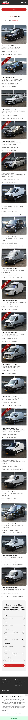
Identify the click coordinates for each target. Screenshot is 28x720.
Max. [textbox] (17, 632)
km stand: (7, 650)
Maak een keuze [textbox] (9, 618)
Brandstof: (7, 643)
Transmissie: (8, 658)
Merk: (6, 622)
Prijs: (6, 636)
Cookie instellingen (6, 713)
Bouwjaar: (7, 629)
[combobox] (14, 618)
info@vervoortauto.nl (6, 682)
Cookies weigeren (17, 713)
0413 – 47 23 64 (5, 684)
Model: (6, 615)
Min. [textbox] (6, 632)
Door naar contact (8, 665)
